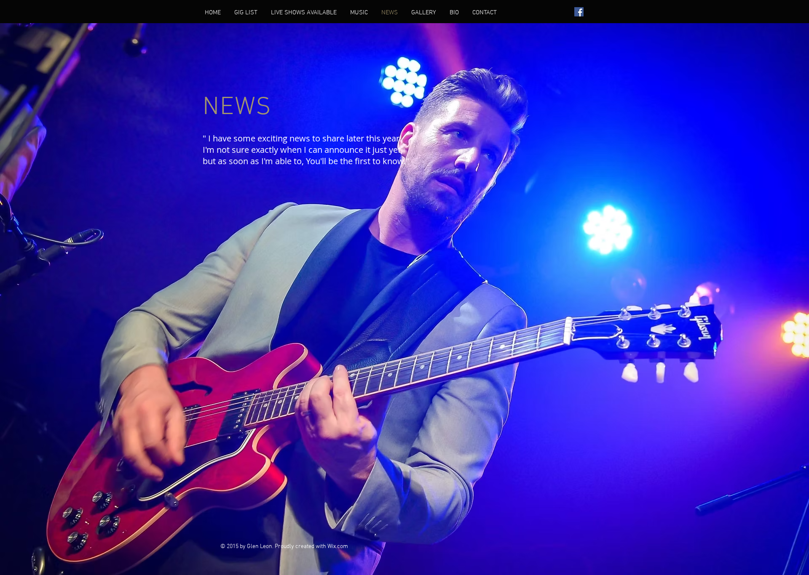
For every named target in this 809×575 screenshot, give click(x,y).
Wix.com (337, 546)
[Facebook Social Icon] (579, 11)
